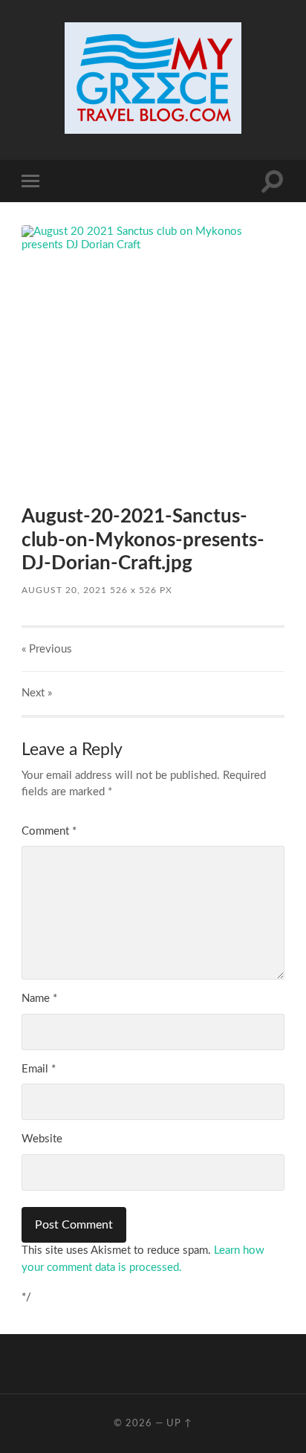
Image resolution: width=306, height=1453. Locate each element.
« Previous (47, 649)
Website (42, 1139)
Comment (49, 831)
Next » (37, 693)
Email (39, 1069)
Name (39, 998)
